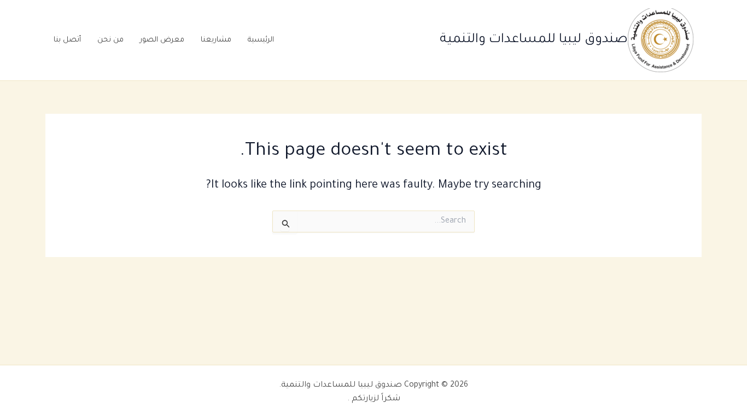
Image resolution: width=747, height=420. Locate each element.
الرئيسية (261, 40)
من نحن (110, 40)
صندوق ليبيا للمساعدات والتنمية (534, 40)
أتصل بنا (67, 40)
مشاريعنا (216, 40)
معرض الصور (162, 40)
